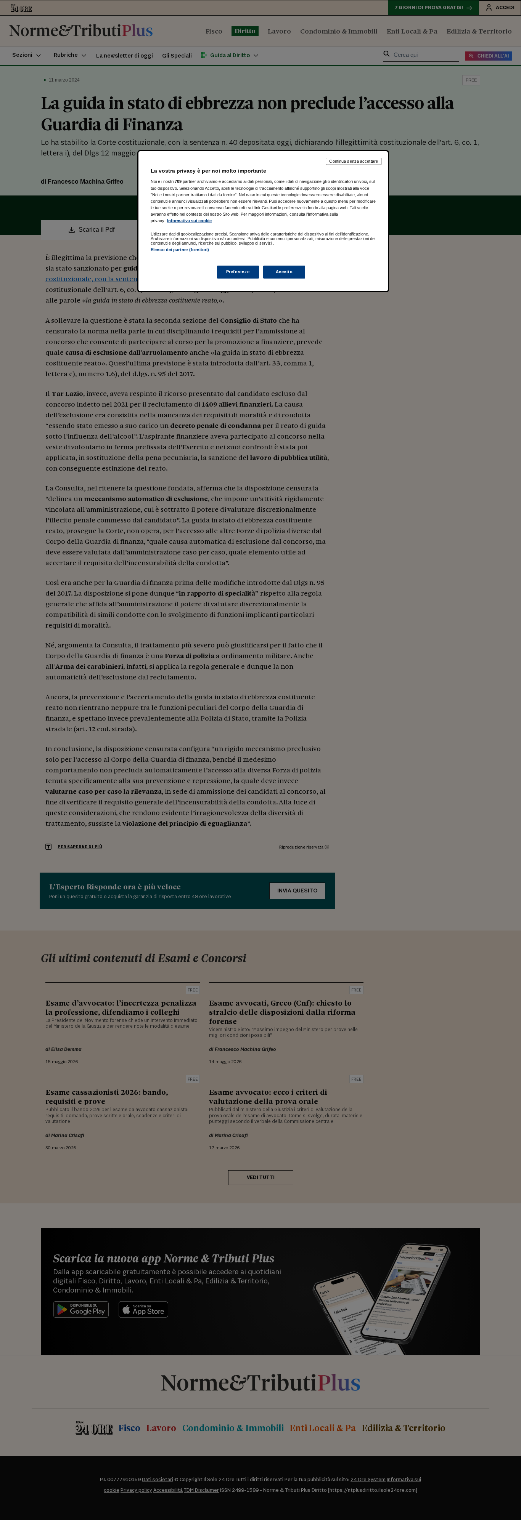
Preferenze (238, 271)
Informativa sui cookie (189, 220)
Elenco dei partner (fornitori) (180, 249)
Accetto (284, 271)
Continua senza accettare (353, 161)
